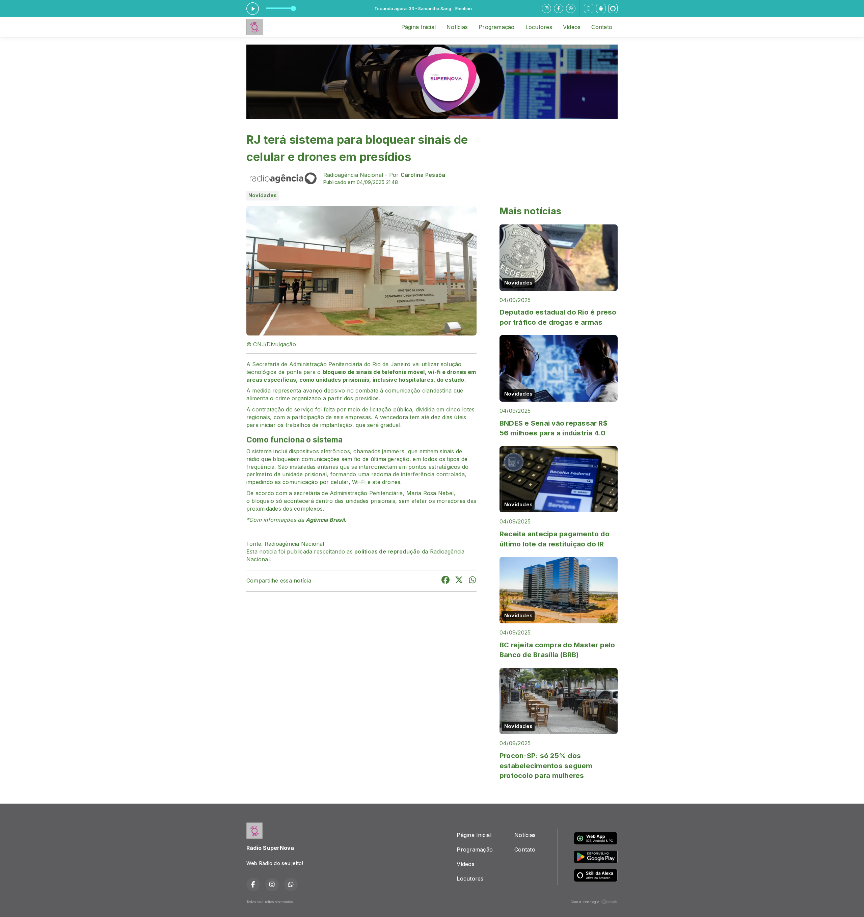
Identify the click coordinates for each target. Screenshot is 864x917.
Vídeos (571, 27)
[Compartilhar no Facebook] (445, 581)
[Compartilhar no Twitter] (459, 581)
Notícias (457, 27)
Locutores (538, 27)
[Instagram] (546, 8)
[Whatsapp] (570, 8)
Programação (497, 27)
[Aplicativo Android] (600, 8)
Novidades (262, 195)
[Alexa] (613, 8)
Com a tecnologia (584, 902)
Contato (601, 27)
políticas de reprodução (387, 551)
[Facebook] (558, 8)
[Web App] (588, 8)
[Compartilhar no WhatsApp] (472, 581)
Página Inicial (418, 27)
